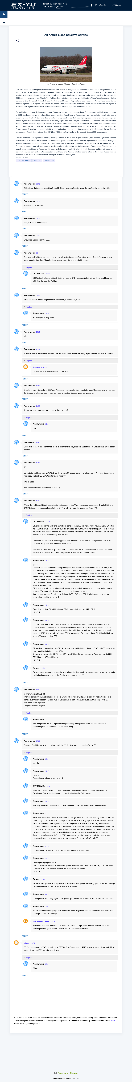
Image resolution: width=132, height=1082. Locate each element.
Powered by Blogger (67, 1073)
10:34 (47, 313)
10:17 (38, 332)
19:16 (53, 921)
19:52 (47, 605)
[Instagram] (100, 5)
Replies (29, 267)
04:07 (47, 894)
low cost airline (23, 160)
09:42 (38, 236)
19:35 (47, 560)
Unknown (37, 367)
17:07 (38, 690)
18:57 (47, 771)
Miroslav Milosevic (41, 921)
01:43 (43, 668)
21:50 (47, 846)
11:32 (38, 406)
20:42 (47, 801)
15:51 (38, 463)
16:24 (33, 943)
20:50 (47, 644)
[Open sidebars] (3, 21)
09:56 (38, 295)
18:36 (47, 759)
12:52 (38, 443)
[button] (17, 41)
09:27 (38, 218)
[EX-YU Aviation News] (23, 5)
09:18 (38, 201)
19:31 (48, 274)
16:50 (47, 964)
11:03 (47, 906)
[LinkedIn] (105, 5)
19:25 (48, 522)
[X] (96, 5)
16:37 (38, 501)
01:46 (43, 879)
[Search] (113, 5)
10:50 (38, 386)
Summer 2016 (49, 160)
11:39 (45, 367)
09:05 (38, 184)
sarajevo (37, 160)
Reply (25, 194)
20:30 (47, 620)
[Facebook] (91, 5)
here (113, 1020)
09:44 (38, 253)
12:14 (47, 424)
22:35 (47, 858)
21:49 (47, 813)
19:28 (48, 786)
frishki (26, 943)
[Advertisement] (66, 1052)
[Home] (3, 14)
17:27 (38, 741)
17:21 (47, 719)
